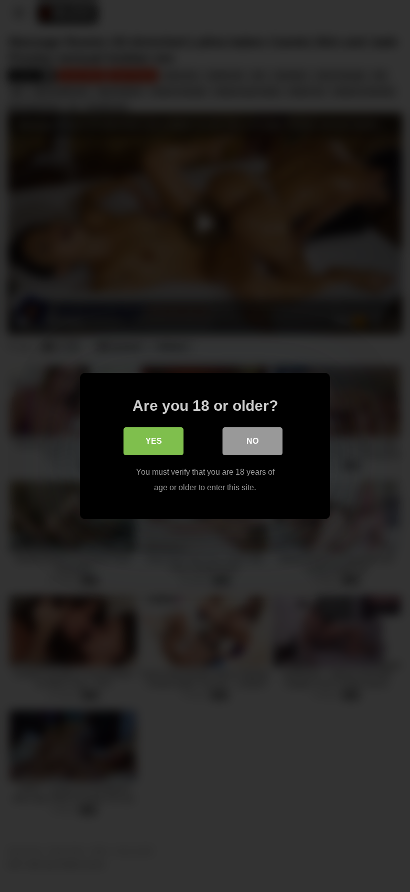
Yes (154, 441)
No (252, 441)
